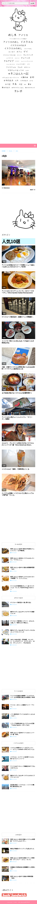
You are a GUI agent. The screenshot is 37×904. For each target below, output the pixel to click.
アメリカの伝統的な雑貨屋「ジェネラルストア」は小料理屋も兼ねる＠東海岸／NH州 (22, 696)
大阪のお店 (24, 80)
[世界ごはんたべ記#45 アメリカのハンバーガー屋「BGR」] (5, 734)
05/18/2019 (14, 604)
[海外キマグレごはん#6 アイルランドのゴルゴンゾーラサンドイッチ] (5, 632)
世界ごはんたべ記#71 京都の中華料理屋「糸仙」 (21, 877)
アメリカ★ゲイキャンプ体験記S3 (18, 38)
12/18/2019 (14, 760)
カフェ (19, 51)
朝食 (25, 84)
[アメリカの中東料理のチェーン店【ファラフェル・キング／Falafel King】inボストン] (5, 588)
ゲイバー (19, 55)
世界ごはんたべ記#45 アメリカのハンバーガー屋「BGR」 (22, 733)
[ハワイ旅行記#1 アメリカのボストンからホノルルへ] (5, 716)
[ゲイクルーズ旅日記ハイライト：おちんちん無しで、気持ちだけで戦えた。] (5, 623)
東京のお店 (6, 87)
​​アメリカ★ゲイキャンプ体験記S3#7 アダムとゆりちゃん (22, 767)
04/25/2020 (14, 615)
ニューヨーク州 (11, 64)
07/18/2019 (14, 727)
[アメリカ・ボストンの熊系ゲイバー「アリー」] (5, 707)
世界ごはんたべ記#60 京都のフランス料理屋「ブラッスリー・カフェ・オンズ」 (22, 858)
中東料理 (24, 77)
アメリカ (23, 35)
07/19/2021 (14, 880)
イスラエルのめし (13, 48)
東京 (30, 84)
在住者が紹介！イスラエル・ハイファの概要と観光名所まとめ (22, 785)
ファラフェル (11, 67)
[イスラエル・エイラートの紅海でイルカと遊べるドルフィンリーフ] (5, 759)
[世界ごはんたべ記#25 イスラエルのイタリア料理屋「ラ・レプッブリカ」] (5, 578)
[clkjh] (18, 184)
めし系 (12, 34)
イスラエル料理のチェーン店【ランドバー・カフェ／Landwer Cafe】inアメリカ (22, 748)
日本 (14, 84)
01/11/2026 (14, 871)
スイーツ (17, 58)
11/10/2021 (14, 770)
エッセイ (12, 51)
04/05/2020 (14, 634)
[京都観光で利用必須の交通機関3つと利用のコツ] (5, 869)
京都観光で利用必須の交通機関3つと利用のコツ (22, 868)
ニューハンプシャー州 (27, 61)
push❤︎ (32, 3)
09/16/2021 (14, 552)
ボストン (27, 67)
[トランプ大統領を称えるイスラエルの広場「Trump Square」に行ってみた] (5, 725)
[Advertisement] (18, 120)
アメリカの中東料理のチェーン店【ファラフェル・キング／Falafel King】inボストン (22, 587)
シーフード (9, 58)
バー (28, 64)
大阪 (17, 80)
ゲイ (26, 52)
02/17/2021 (14, 571)
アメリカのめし (11, 42)
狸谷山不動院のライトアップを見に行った (22, 848)
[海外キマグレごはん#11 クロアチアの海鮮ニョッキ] (5, 613)
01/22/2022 (14, 751)
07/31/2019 (14, 624)
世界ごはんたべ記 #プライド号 (10, 77)
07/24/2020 (14, 788)
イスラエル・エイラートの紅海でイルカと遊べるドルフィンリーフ (22, 757)
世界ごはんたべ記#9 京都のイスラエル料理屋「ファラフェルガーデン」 (22, 840)
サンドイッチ (28, 55)
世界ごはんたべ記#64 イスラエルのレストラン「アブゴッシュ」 (22, 559)
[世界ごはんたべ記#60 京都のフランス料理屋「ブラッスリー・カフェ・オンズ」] (5, 860)
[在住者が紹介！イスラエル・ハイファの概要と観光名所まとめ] (5, 786)
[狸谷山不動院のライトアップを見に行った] (5, 850)
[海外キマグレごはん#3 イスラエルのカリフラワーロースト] (5, 777)
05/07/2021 (14, 736)
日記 (20, 84)
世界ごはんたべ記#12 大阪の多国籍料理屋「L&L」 (22, 568)
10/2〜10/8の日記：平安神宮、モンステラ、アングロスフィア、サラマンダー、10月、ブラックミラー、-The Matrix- (22, 641)
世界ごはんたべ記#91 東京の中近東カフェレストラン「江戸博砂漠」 (22, 549)
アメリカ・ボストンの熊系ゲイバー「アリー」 (22, 705)
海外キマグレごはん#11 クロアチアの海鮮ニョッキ (22, 612)
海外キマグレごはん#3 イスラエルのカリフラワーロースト (22, 776)
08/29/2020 (14, 699)
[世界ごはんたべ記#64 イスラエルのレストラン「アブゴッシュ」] (5, 560)
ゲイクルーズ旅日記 (9, 55)
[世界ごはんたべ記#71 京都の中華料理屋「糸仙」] (5, 878)
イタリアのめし (28, 48)
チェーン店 (25, 58)
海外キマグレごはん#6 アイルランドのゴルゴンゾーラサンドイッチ (22, 631)
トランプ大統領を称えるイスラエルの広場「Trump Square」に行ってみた (22, 724)
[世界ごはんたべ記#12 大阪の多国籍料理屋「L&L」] (5, 569)
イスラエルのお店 (18, 45)
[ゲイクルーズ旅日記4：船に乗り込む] (5, 604)
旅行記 (8, 84)
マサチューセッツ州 (16, 70)
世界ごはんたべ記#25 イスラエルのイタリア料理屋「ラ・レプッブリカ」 (22, 577)
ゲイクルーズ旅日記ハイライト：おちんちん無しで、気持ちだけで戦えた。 (22, 621)
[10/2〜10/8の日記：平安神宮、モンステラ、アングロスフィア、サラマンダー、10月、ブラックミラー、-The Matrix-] (5, 641)
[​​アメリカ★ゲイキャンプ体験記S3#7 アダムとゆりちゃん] (5, 768)
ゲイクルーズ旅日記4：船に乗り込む (20, 602)
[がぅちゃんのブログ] (18, 30)
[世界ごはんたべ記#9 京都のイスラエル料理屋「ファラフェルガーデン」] (5, 841)
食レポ (18, 91)
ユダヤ (27, 70)
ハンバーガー (21, 64)
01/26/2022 (14, 591)
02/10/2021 (14, 843)
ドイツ (17, 61)
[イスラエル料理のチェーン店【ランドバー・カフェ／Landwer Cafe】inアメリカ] (5, 749)
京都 (32, 77)
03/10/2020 (14, 779)
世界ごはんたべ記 (18, 73)
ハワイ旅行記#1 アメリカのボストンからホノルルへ (22, 715)
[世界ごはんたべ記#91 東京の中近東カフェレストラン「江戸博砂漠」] (5, 551)
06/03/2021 (14, 861)
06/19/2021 (14, 562)
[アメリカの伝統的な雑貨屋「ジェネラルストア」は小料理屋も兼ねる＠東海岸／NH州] (5, 697)
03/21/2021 (14, 580)
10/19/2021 (14, 708)
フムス (20, 67)
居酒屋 (31, 80)
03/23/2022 (14, 850)
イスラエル (27, 42)
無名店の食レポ (30, 87)
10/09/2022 (14, 645)
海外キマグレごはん (18, 87)
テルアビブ (9, 61)
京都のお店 (8, 80)
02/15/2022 (14, 718)
